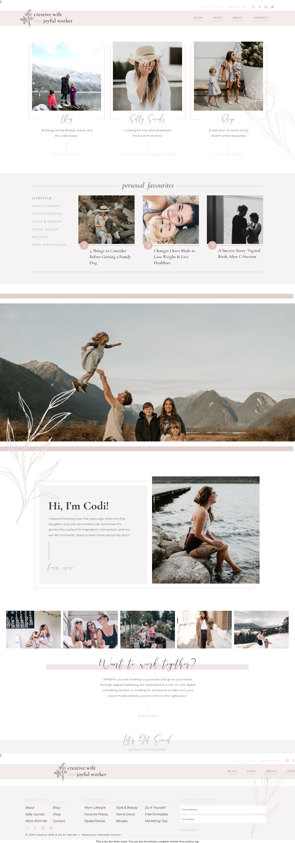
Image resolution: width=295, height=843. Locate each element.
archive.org (191, 841)
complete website (168, 841)
